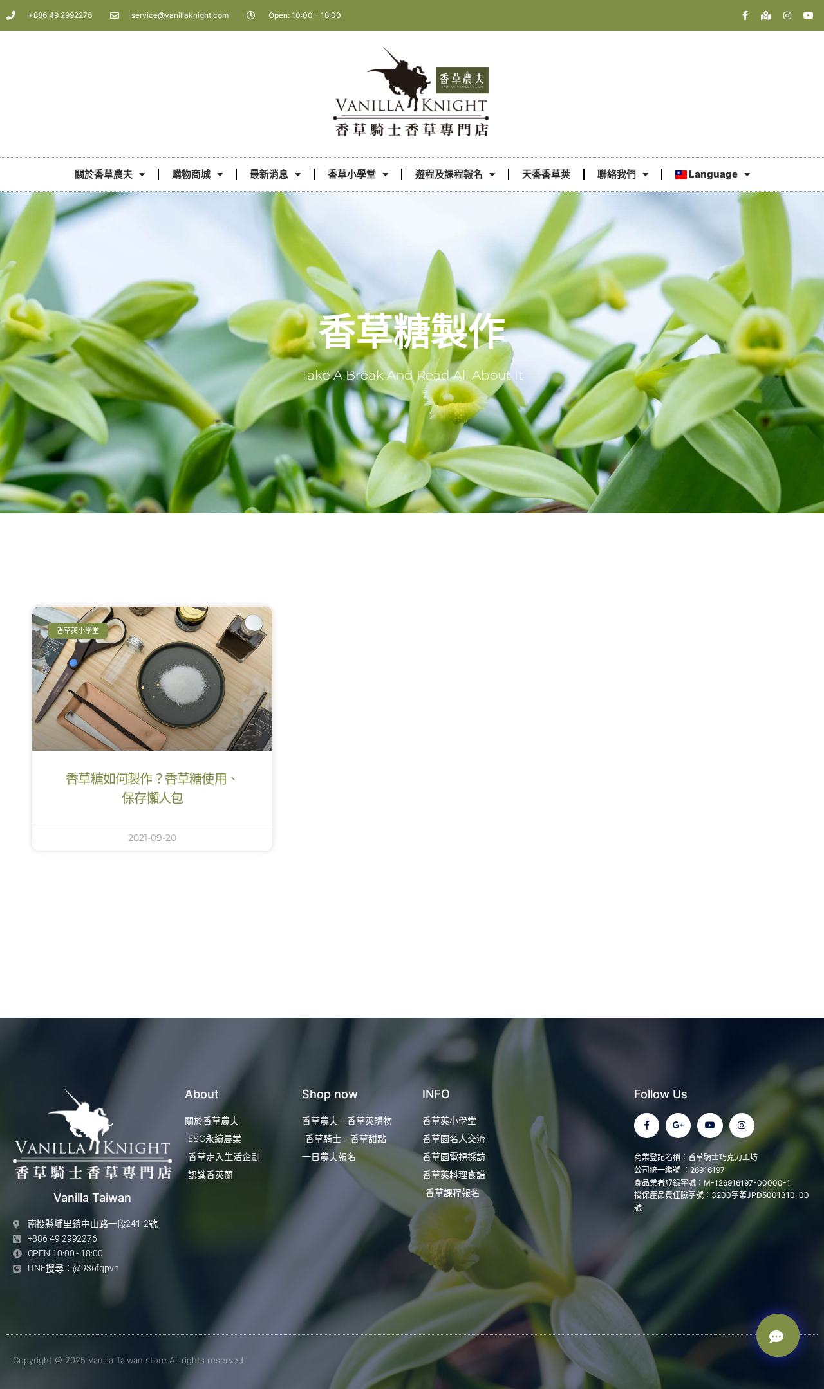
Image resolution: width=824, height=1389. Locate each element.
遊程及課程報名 (449, 174)
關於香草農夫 (104, 174)
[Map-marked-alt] (766, 15)
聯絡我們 (616, 174)
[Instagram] (787, 15)
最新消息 (269, 174)
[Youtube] (809, 15)
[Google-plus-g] (678, 1125)
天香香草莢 (546, 174)
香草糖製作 (412, 333)
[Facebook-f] (745, 15)
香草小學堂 (352, 174)
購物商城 (191, 174)
